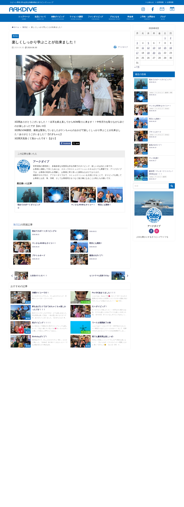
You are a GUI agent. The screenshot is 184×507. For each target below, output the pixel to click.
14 (159, 48)
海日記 (15, 36)
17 (137, 53)
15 (165, 48)
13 (154, 48)
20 (154, 53)
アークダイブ (123, 47)
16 (170, 48)
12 (148, 48)
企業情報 (170, 2)
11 (143, 48)
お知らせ (150, 2)
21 (159, 53)
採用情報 (160, 2)
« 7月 (137, 67)
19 (148, 53)
